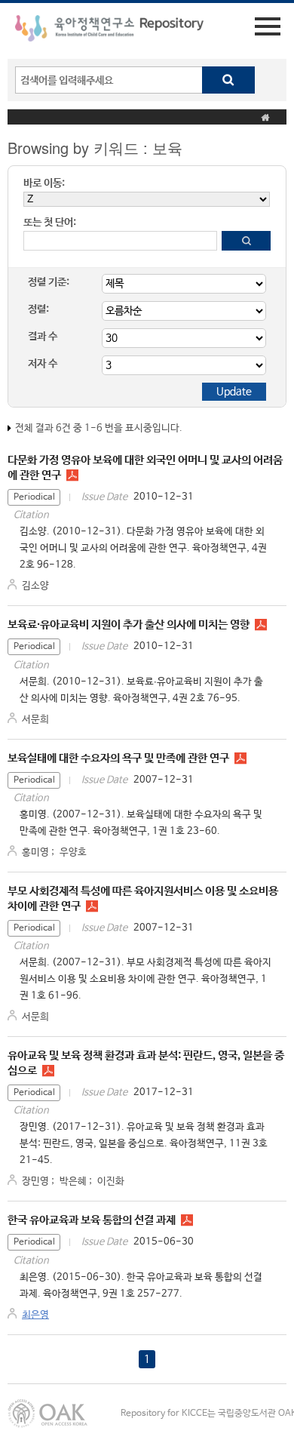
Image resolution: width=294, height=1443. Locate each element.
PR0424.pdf (261, 625)
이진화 (110, 1181)
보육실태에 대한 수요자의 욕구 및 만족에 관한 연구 (118, 758)
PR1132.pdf (48, 1071)
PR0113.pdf (92, 906)
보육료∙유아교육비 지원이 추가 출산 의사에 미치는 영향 (129, 624)
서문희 (35, 719)
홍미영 (35, 852)
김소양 (35, 586)
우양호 (73, 852)
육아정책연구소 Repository (109, 31)
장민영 (35, 1181)
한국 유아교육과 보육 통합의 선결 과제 (92, 1220)
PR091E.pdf (187, 1220)
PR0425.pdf (72, 475)
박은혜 (73, 1181)
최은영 (35, 1315)
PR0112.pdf (240, 758)
